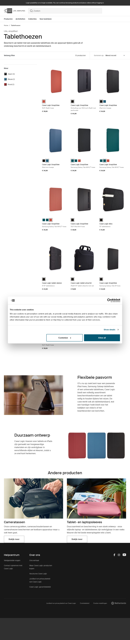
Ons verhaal (34, 560)
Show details (109, 330)
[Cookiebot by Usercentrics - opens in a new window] (109, 300)
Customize (63, 338)
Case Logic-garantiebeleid (40, 587)
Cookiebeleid (84, 603)
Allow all (102, 338)
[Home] (16, 10)
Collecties (32, 19)
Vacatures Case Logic (38, 573)
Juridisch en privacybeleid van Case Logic (61, 603)
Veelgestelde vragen (12, 560)
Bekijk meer (16, 540)
